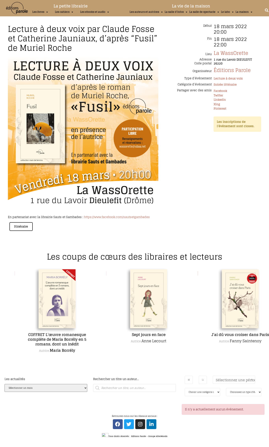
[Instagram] (140, 424)
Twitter (218, 95)
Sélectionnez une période (235, 380)
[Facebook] (118, 424)
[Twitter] (129, 424)
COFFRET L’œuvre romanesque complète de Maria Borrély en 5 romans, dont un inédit (44, 339)
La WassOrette (231, 53)
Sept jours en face (136, 334)
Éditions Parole (232, 70)
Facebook (220, 90)
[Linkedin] (151, 424)
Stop (136, 375)
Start (133, 375)
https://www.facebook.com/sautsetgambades (117, 217)
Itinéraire (21, 226)
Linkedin (220, 99)
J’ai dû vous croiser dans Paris (227, 334)
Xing (217, 104)
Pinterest (220, 108)
